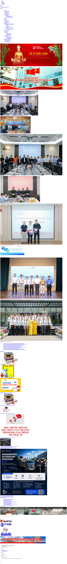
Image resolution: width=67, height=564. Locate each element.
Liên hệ (3, 554)
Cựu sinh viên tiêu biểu (9, 37)
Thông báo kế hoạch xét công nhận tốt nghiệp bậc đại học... (7, 364)
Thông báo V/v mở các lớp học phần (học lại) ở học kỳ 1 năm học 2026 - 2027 (13, 345)
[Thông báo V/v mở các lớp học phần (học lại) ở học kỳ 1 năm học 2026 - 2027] (10, 391)
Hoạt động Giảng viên (9, 17)
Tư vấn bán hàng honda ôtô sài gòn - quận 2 (9, 499)
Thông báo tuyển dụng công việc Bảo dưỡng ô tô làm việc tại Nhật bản (12, 347)
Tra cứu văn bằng (9, 38)
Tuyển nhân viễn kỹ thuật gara (7, 504)
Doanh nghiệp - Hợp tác (3, 448)
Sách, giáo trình (8, 26)
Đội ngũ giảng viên (7, 14)
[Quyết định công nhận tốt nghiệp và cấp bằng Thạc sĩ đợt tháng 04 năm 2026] (10, 404)
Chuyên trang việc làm (4, 551)
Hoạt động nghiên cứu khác (10, 29)
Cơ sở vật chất (6, 12)
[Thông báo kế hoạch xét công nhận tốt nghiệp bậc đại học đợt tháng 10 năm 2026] (10, 363)
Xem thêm (6, 438)
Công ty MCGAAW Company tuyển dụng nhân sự (6, 496)
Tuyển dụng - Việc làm (3, 497)
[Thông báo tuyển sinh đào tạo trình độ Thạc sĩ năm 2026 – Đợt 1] (5, 412)
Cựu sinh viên (6, 36)
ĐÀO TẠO (4, 18)
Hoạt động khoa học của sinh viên (9, 27)
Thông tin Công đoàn (9, 16)
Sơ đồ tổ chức (6, 13)
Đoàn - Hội (6, 32)
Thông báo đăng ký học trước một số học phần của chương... (7, 437)
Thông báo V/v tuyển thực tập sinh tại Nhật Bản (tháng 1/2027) (11, 348)
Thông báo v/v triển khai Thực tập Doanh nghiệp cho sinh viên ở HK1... (9, 446)
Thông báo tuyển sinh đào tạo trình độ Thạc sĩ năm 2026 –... (7, 413)
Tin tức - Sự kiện (2, 351)
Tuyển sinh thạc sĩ (7, 22)
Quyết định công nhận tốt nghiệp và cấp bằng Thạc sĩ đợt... (7, 405)
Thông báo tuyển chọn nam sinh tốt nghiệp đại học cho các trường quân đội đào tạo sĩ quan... (14, 349)
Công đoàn (6, 15)
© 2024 (1, 558)
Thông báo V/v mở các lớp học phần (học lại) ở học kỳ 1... (7, 392)
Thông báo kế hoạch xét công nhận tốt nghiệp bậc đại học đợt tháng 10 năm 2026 (13, 343)
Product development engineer (7, 500)
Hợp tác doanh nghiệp (7, 39)
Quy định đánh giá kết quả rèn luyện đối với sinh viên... (7, 377)
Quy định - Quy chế (7, 30)
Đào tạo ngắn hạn (7, 20)
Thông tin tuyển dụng (7, 40)
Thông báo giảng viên (4, 550)
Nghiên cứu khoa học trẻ (10, 28)
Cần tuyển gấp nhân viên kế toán (7, 502)
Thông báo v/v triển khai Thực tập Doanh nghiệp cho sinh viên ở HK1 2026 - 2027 (13, 344)
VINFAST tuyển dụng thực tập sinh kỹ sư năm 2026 (6, 495)
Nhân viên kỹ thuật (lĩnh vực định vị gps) (8, 505)
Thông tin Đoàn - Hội (9, 33)
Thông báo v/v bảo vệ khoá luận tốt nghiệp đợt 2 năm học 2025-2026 (11, 346)
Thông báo (6, 31)
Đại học (6, 19)
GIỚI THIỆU (5, 10)
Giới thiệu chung (7, 11)
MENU (1, 8)
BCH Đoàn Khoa (9, 34)
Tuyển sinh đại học (7, 21)
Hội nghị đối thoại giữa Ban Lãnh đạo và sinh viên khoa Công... (8, 447)
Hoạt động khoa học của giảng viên (9, 24)
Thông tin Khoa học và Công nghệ (9, 23)
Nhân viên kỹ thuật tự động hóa (7, 501)
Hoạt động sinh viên (7, 35)
